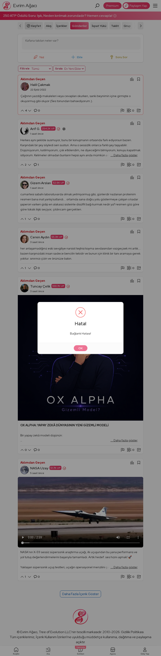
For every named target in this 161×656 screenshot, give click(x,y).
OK (80, 348)
